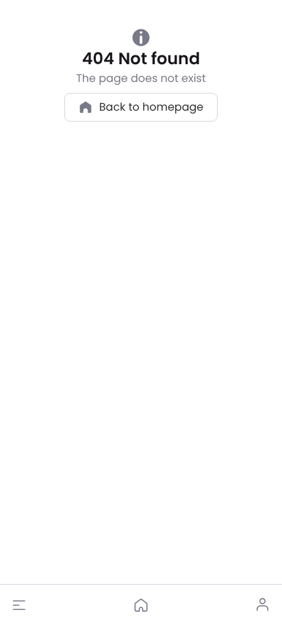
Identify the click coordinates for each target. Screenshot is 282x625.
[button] (19, 605)
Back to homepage (151, 107)
